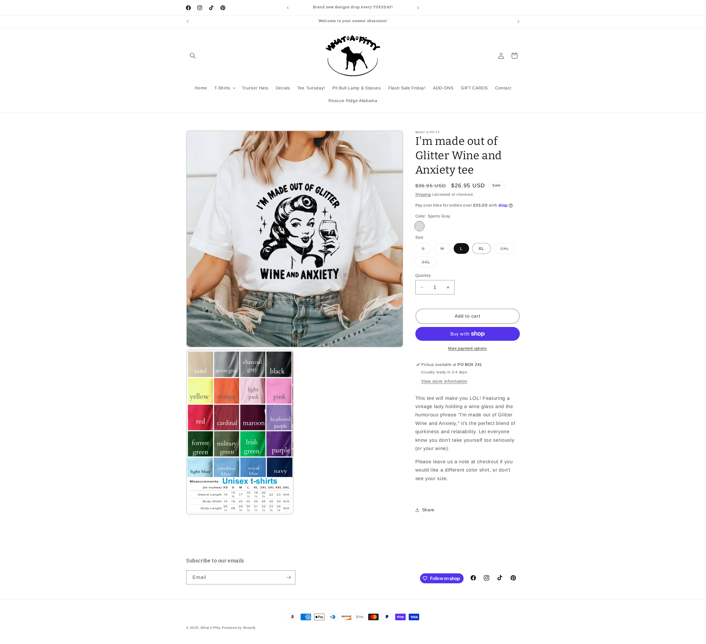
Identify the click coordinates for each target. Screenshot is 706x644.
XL (481, 248)
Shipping (423, 194)
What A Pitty (210, 628)
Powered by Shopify (239, 628)
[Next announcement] (418, 8)
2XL (507, 250)
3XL (429, 263)
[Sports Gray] (419, 226)
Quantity (423, 275)
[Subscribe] (288, 577)
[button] (192, 55)
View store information (444, 381)
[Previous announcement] (288, 8)
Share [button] (428, 509)
